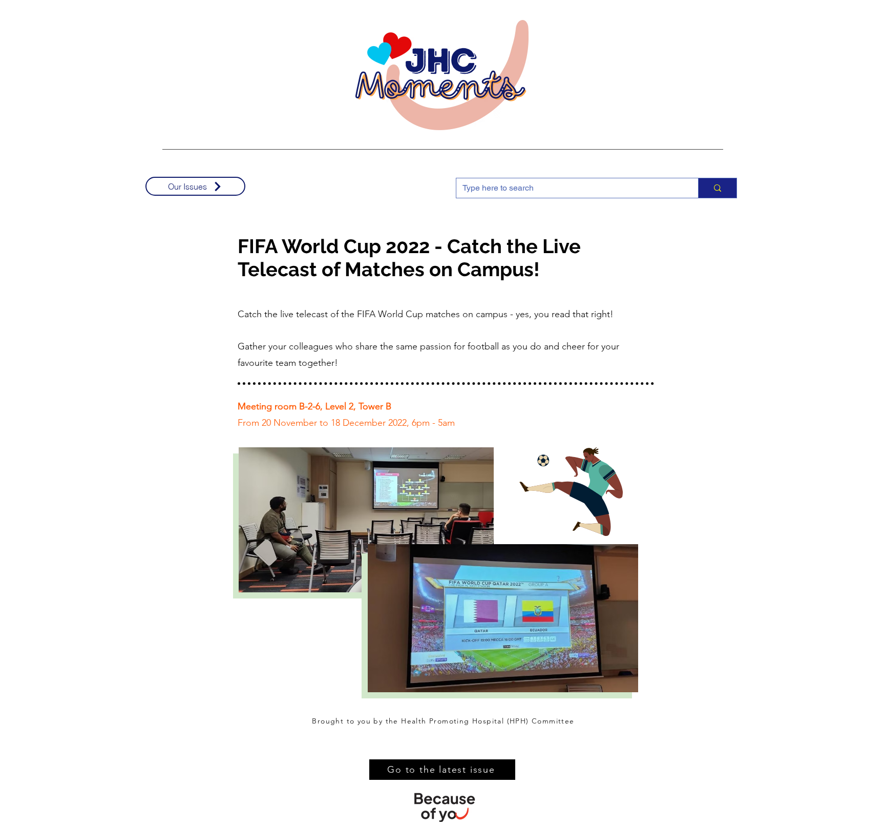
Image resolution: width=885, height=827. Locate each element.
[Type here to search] (717, 188)
